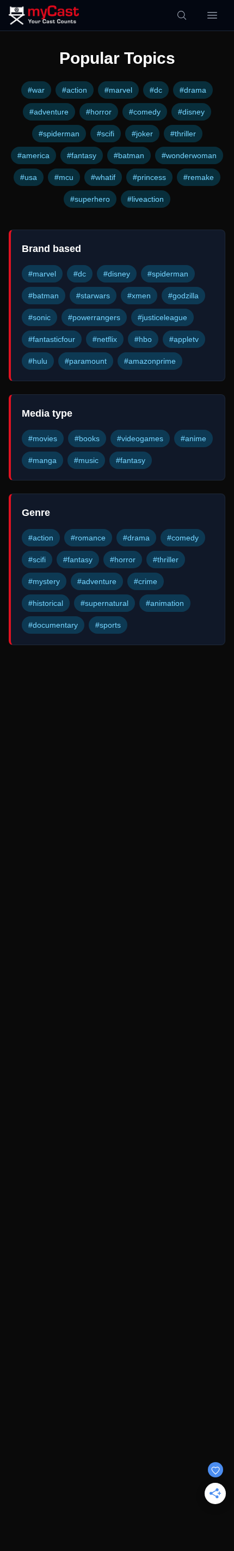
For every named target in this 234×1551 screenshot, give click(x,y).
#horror (99, 111)
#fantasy (81, 155)
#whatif (103, 177)
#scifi (105, 133)
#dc (156, 90)
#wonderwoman (189, 155)
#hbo (143, 339)
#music (86, 460)
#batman (129, 155)
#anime (193, 438)
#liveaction (145, 199)
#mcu (63, 177)
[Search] (182, 15)
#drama (193, 90)
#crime (145, 581)
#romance (88, 537)
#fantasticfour (51, 339)
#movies (42, 438)
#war (36, 90)
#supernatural (104, 603)
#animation (165, 603)
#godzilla (183, 295)
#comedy (145, 111)
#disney (191, 111)
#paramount (86, 361)
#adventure (49, 111)
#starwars (93, 295)
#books (87, 438)
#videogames (140, 438)
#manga (42, 460)
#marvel (118, 90)
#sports (108, 625)
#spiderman (59, 133)
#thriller (183, 133)
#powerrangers (94, 317)
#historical (45, 603)
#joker (142, 133)
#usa (28, 177)
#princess (149, 177)
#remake (198, 177)
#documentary (53, 625)
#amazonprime (150, 361)
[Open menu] (212, 15)
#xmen (139, 295)
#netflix (105, 339)
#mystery (44, 581)
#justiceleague (162, 317)
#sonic (39, 317)
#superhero (90, 199)
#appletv (184, 339)
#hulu (37, 361)
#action (74, 90)
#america (33, 155)
